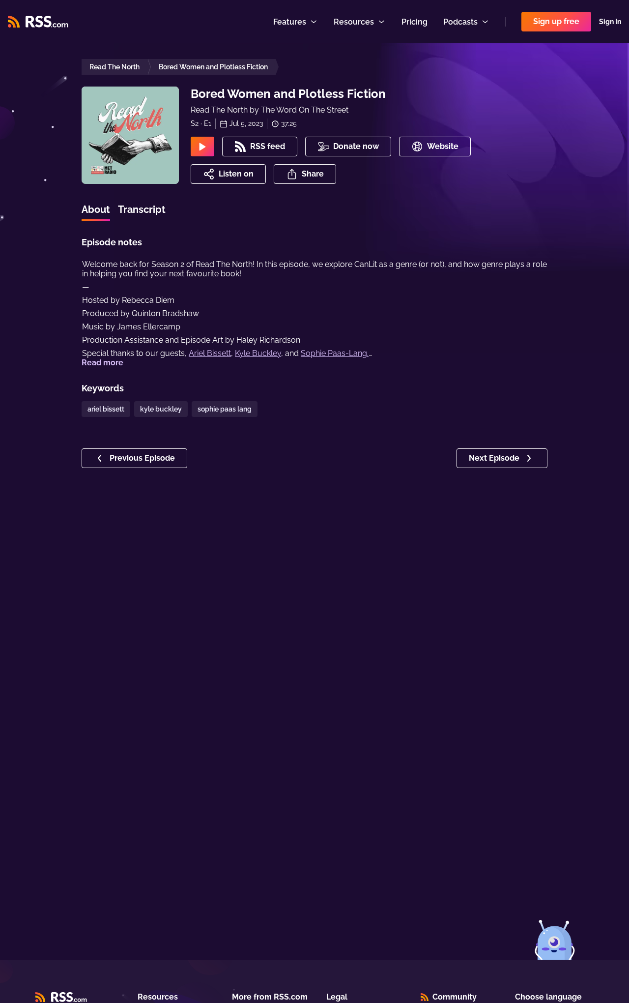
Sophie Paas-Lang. (335, 353)
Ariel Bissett (210, 353)
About (96, 209)
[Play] (202, 146)
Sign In (610, 22)
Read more (102, 362)
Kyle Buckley (258, 353)
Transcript (142, 209)
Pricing (414, 22)
